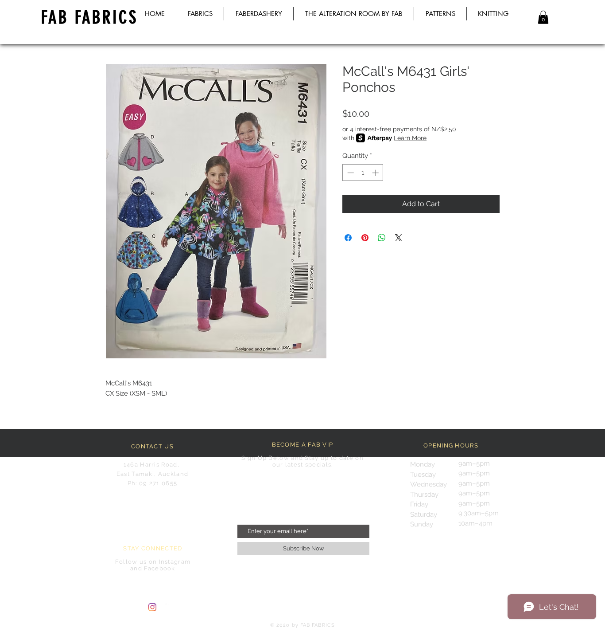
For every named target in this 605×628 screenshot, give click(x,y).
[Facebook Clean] (169, 607)
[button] (543, 17)
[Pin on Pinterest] (365, 237)
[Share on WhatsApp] (381, 237)
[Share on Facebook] (348, 237)
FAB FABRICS (89, 17)
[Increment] (376, 173)
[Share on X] (398, 237)
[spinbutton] (363, 173)
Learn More (410, 137)
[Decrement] (350, 173)
